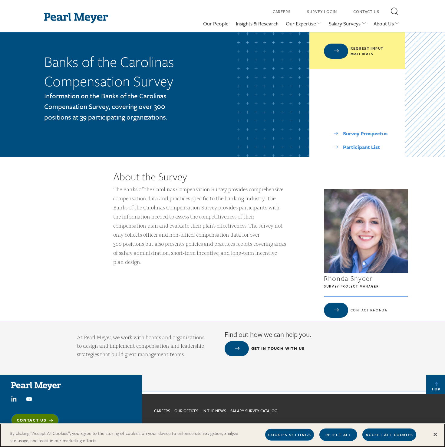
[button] (394, 11)
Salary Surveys (345, 23)
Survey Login (322, 11)
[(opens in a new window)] (14, 398)
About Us (384, 23)
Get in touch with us (278, 348)
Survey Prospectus (365, 133)
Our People (216, 23)
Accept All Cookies (389, 434)
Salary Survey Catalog (253, 411)
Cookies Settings (289, 434)
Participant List (361, 147)
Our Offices (186, 411)
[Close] (435, 434)
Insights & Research (257, 23)
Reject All (338, 434)
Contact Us (366, 11)
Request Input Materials (367, 51)
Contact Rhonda (369, 310)
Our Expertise (301, 23)
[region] (222, 435)
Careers (282, 11)
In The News (214, 411)
